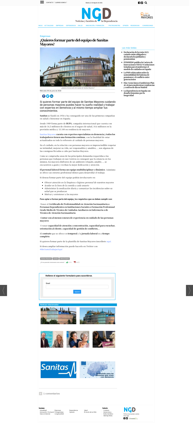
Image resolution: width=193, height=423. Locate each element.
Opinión (125, 25)
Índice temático (108, 414)
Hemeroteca (107, 412)
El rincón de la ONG (90, 412)
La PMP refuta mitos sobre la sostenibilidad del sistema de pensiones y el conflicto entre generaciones (136, 76)
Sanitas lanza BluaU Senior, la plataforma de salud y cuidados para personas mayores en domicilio (76, 354)
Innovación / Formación (95, 25)
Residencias (135, 25)
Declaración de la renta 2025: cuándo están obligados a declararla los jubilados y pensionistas (136, 55)
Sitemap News (107, 416)
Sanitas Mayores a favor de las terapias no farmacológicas (102, 351)
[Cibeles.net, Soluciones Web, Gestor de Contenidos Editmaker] (133, 419)
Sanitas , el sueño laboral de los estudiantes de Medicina (56, 380)
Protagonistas (114, 25)
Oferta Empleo (64, 258)
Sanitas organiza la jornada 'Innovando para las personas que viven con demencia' (96, 381)
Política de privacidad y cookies (131, 414)
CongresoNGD (147, 25)
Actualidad (48, 25)
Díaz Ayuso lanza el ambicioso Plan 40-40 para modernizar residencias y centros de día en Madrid (139, 85)
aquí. (109, 241)
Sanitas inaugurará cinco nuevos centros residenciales (95, 327)
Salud (80, 25)
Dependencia (71, 25)
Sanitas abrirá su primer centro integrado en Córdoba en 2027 (55, 327)
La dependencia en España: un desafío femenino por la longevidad (137, 93)
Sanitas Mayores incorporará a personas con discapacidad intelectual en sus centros (52, 354)
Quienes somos (60, 2)
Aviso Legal (126, 416)
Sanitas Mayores (48, 134)
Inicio (41, 25)
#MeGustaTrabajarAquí (51, 249)
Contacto (49, 2)
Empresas (59, 25)
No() (78, 262)
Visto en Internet (45, 414)
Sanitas (55, 258)
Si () (70, 262)
